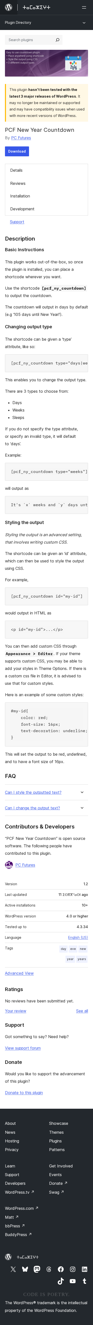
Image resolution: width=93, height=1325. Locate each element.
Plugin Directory (18, 22)
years (82, 959)
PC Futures (21, 137)
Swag (56, 1192)
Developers (15, 1183)
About (10, 1123)
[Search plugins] (57, 40)
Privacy (12, 1149)
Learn (10, 1165)
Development (22, 208)
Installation (20, 195)
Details (16, 170)
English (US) (78, 937)
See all (82, 1010)
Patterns (57, 1149)
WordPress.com (22, 1208)
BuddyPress (18, 1234)
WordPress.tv (19, 1192)
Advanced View (19, 973)
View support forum (23, 1048)
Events (55, 1174)
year (70, 959)
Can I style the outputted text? (33, 792)
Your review (15, 1010)
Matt (12, 1217)
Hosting (12, 1140)
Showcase (58, 1123)
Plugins (55, 1140)
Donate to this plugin (24, 1092)
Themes (56, 1132)
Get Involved (61, 1165)
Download (17, 151)
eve (73, 949)
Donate (58, 1183)
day (63, 949)
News (10, 1132)
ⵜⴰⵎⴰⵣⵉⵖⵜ (28, 1257)
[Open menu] (85, 7)
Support (17, 221)
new (83, 949)
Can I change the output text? (32, 808)
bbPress (15, 1225)
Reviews (18, 183)
